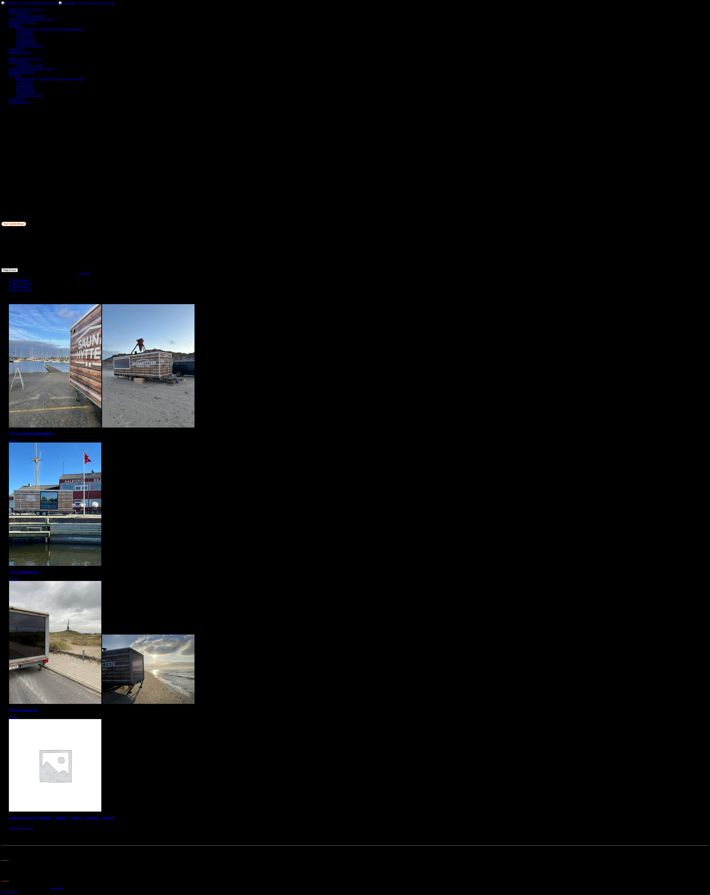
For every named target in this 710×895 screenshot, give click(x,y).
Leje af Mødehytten (23, 572)
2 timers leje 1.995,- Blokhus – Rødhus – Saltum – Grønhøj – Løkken (61, 818)
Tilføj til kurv (9, 270)
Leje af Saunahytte (23, 710)
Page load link (9, 891)
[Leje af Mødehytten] (359, 505)
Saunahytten (57, 888)
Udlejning (85, 273)
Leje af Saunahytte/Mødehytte (32, 433)
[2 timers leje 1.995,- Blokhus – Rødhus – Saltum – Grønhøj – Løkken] (359, 765)
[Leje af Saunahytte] (359, 643)
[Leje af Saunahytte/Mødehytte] (359, 366)
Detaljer (13, 440)
